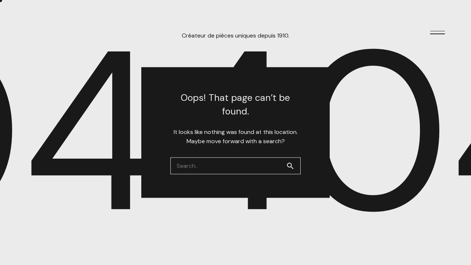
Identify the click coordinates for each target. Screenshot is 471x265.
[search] (293, 166)
